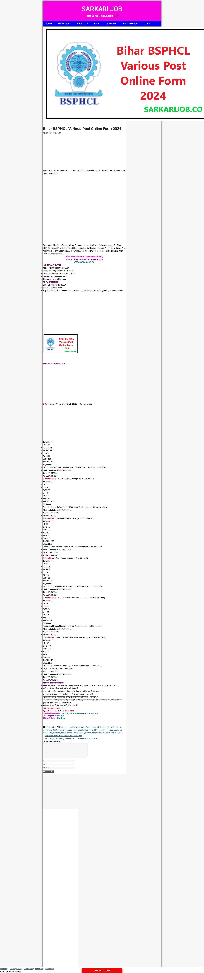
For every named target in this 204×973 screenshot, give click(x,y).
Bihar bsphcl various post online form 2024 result (82, 730)
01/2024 (65, 713)
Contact (148, 23)
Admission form (130, 23)
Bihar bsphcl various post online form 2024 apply (79, 727)
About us (3, 969)
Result (97, 23)
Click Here (60, 716)
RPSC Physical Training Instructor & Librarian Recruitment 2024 (71, 738)
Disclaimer (28, 969)
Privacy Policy (15, 969)
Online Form (64, 23)
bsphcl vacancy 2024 (75, 733)
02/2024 (72, 713)
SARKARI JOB (102, 9)
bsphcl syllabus (59, 733)
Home (49, 23)
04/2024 (87, 713)
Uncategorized (51, 727)
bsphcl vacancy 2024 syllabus (97, 733)
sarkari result (116, 733)
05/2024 (94, 713)
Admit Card (82, 23)
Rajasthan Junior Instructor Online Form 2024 (63, 736)
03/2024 (80, 713)
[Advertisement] (84, 151)
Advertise (111, 23)
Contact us (49, 969)
